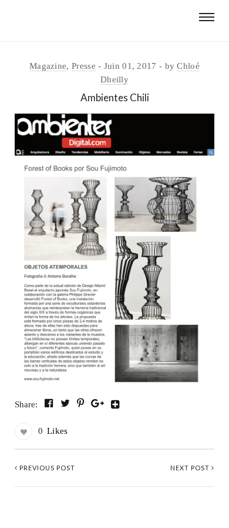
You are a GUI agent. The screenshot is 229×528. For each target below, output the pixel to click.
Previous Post (46, 467)
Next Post (190, 467)
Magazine (47, 66)
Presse (84, 66)
